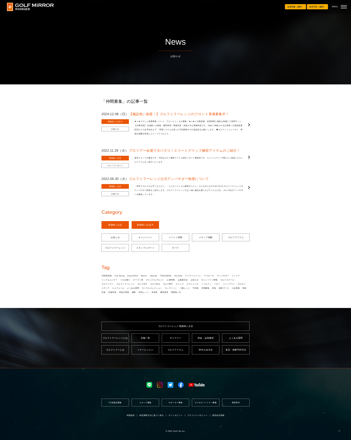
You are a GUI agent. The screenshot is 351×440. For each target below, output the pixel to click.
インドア (236, 276)
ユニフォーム (118, 288)
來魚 (214, 288)
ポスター (242, 284)
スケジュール (192, 284)
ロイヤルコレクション (152, 288)
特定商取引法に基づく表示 (151, 415)
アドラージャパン (193, 276)
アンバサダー (223, 276)
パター (217, 284)
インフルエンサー (109, 280)
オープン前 (138, 280)
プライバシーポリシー (197, 415)
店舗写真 (112, 292)
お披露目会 (183, 280)
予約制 (196, 288)
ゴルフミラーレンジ (125, 284)
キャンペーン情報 (209, 280)
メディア (105, 288)
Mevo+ (144, 276)
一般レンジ (185, 288)
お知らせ (194, 280)
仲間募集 (205, 288)
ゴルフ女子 (142, 284)
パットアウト (229, 284)
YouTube (178, 276)
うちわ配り (125, 280)
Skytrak (153, 276)
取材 (245, 288)
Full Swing (119, 276)
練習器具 (164, 292)
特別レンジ (144, 292)
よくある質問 (133, 288)
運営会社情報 (218, 415)
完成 (103, 292)
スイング (180, 284)
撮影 (134, 292)
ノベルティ (206, 284)
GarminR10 (132, 276)
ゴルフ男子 (168, 284)
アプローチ (209, 276)
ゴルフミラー (107, 284)
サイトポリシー (176, 415)
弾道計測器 (124, 292)
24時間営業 (106, 276)
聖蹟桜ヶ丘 (176, 292)
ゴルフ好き (155, 284)
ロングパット (171, 288)
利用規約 (131, 415)
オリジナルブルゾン (155, 280)
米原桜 (155, 292)
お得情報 (171, 280)
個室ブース (224, 288)
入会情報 (236, 288)
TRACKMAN (165, 276)
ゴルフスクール (227, 280)
